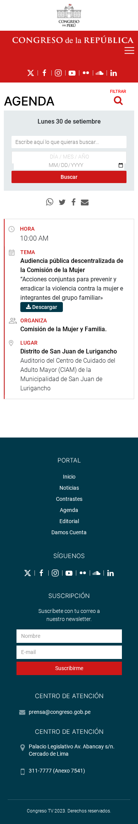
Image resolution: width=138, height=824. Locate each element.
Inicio (69, 477)
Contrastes (69, 499)
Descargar (44, 307)
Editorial (69, 521)
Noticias (69, 488)
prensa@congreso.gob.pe (59, 712)
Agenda (69, 510)
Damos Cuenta (69, 532)
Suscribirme (69, 668)
